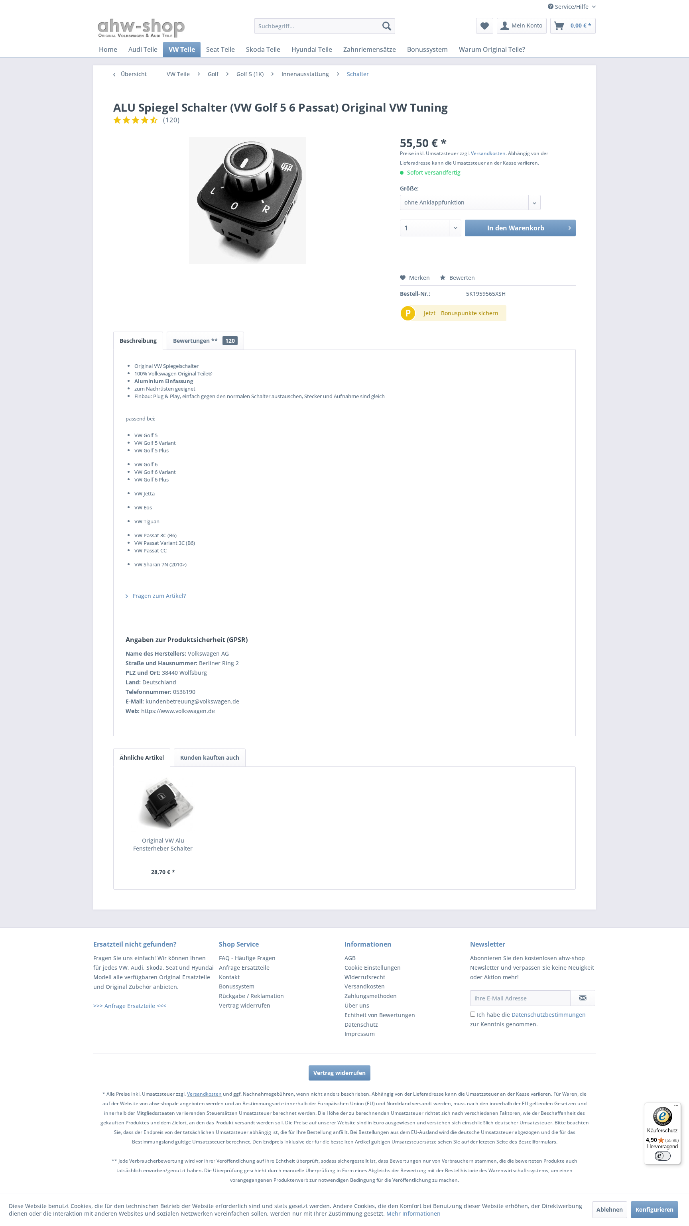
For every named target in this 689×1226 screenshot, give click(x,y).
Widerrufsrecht (364, 977)
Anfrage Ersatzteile (244, 967)
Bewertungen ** (204, 340)
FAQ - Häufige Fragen (247, 958)
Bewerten (461, 277)
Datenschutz (361, 1024)
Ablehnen (609, 1209)
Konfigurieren (654, 1209)
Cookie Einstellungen (372, 967)
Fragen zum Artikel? (158, 595)
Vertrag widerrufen (244, 1005)
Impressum (359, 1033)
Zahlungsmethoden (370, 996)
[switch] (663, 1156)
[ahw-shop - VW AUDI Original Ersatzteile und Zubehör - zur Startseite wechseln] (141, 28)
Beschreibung (138, 340)
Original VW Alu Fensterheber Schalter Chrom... (163, 845)
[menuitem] (324, 26)
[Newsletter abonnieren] (582, 998)
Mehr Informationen (413, 1213)
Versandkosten (488, 153)
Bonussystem (236, 986)
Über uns (356, 1005)
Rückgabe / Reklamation (251, 996)
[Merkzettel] (484, 26)
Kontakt (229, 977)
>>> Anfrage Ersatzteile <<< (129, 1006)
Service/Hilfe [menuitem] (571, 6)
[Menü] (676, 1107)
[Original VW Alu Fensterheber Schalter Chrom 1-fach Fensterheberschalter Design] (163, 805)
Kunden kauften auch (209, 757)
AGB (350, 958)
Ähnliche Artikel (142, 757)
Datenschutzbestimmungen (549, 1014)
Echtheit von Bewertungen (379, 1015)
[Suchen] (386, 26)
